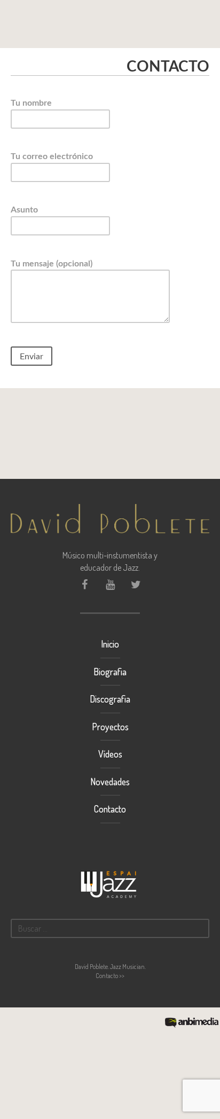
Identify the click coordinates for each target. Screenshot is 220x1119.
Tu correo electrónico (52, 156)
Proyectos (110, 726)
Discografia (110, 699)
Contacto (110, 809)
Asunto (24, 210)
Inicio (110, 644)
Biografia (110, 671)
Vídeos (110, 754)
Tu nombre (31, 103)
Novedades (110, 781)
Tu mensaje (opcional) (51, 263)
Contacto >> (110, 976)
